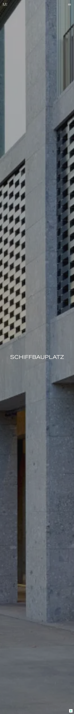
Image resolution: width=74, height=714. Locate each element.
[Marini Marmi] (4, 4)
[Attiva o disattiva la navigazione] (69, 4)
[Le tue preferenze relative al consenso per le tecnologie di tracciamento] (71, 711)
